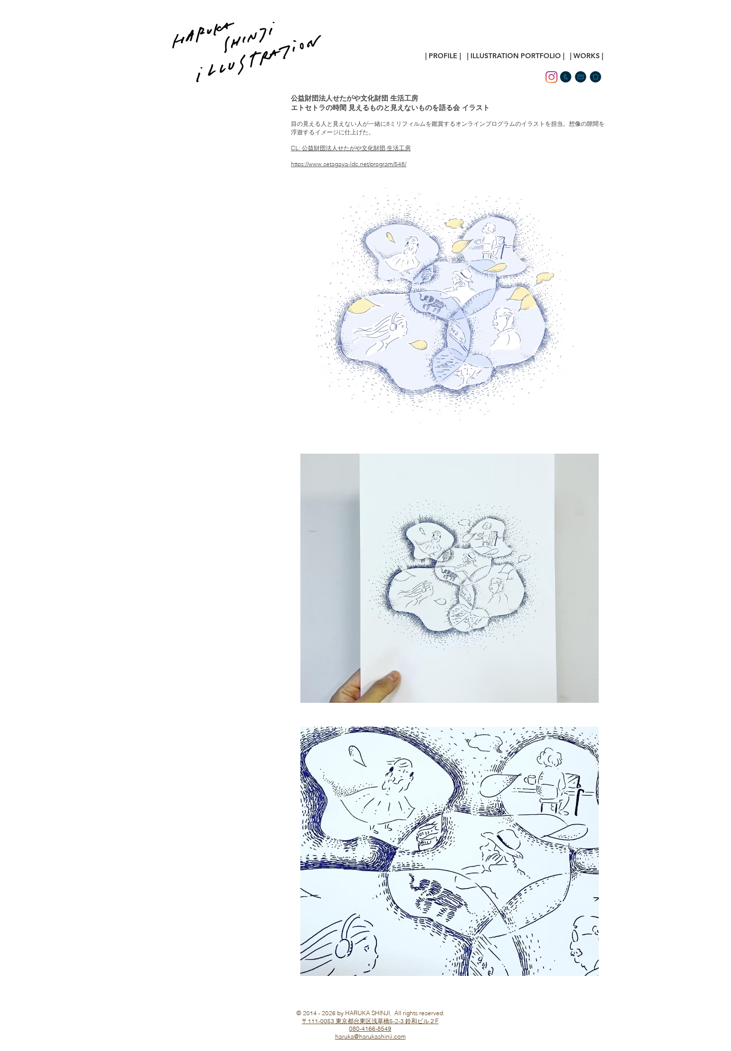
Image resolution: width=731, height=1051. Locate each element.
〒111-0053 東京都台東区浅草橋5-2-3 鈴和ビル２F (370, 1021)
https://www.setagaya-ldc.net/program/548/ (348, 164)
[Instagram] (551, 77)
